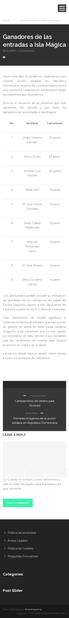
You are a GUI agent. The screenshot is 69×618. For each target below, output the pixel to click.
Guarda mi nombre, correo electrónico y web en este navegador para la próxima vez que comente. (32, 484)
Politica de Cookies (20, 548)
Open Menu (62, 8)
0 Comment (26, 50)
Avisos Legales (17, 540)
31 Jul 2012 (9, 50)
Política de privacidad (22, 533)
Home (6, 20)
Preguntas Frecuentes (23, 556)
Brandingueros (33, 609)
